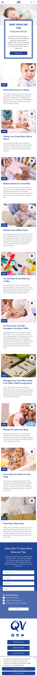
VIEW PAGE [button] (18, 53)
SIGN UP (18, 609)
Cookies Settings (18, 673)
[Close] (35, 658)
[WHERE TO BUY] (31, 2)
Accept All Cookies (18, 669)
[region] (18, 666)
